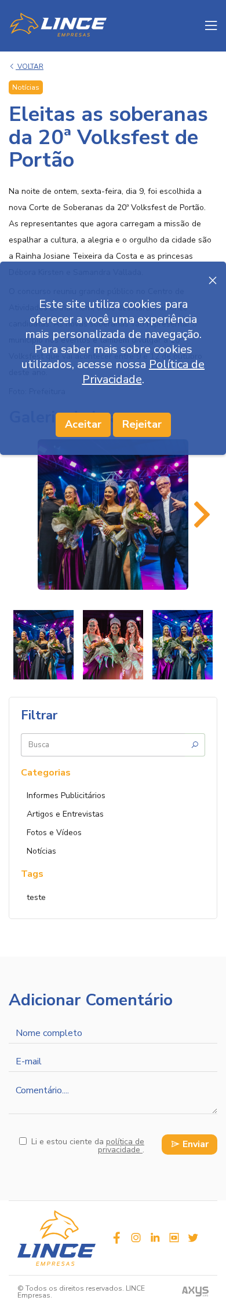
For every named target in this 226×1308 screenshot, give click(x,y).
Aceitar (83, 424)
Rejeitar (142, 424)
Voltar (29, 66)
